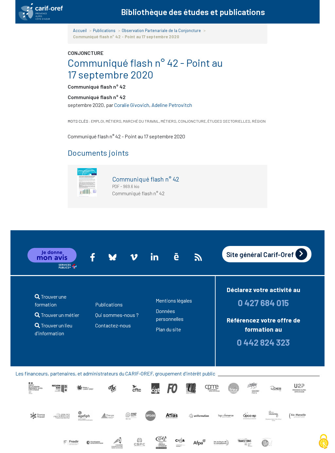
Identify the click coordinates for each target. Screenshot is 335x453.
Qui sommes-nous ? (117, 315)
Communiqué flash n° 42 (145, 179)
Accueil (80, 30)
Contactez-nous (113, 325)
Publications (104, 30)
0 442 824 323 (263, 342)
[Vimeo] (134, 257)
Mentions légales (174, 300)
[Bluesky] (112, 257)
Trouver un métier (59, 315)
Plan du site (168, 329)
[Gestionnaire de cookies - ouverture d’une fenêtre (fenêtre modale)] (323, 442)
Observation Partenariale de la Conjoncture (161, 30)
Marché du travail (141, 121)
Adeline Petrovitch (171, 105)
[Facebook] (92, 257)
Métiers (168, 121)
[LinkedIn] (154, 257)
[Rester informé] (198, 257)
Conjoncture (192, 121)
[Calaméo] (176, 257)
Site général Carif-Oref (260, 254)
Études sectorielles (228, 121)
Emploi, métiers (106, 121)
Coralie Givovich (131, 105)
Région (259, 121)
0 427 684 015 (263, 303)
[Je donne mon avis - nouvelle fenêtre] (52, 258)
